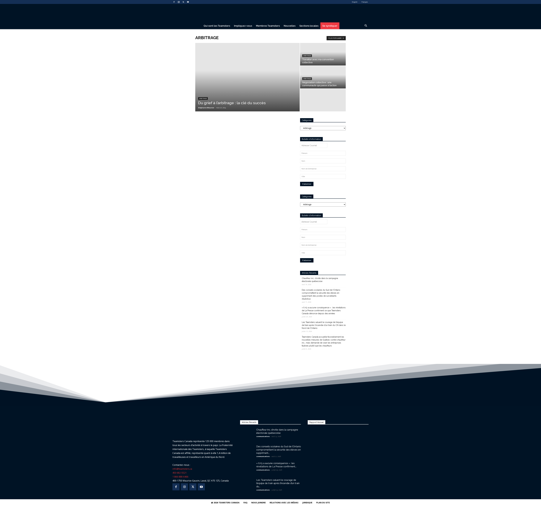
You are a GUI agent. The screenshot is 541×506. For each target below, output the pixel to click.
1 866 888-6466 (180, 476)
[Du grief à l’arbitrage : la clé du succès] (247, 77)
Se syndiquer (329, 25)
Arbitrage (203, 98)
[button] (365, 26)
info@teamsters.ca (182, 468)
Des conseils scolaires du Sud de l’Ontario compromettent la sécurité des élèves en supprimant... (278, 449)
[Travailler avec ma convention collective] (323, 54)
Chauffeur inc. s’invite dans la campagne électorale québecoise (320, 279)
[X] (183, 2)
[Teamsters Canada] (270, 13)
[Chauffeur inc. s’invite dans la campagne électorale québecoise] (247, 433)
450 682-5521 (179, 472)
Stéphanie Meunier (206, 108)
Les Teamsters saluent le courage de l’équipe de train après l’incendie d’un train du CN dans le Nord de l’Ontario (324, 325)
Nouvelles (289, 25)
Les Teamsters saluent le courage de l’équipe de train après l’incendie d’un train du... (278, 483)
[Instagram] (179, 2)
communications (263, 436)
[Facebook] (174, 2)
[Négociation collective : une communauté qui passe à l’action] (323, 77)
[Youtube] (188, 2)
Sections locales (308, 25)
